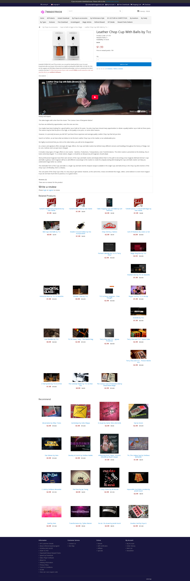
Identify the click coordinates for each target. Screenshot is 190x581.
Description (42, 76)
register (51, 190)
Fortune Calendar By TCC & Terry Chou (109, 254)
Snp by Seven (138, 423)
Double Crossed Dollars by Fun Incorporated (80, 232)
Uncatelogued (75, 22)
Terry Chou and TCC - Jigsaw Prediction (109, 340)
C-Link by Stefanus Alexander (51, 489)
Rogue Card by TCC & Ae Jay (138, 296)
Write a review (118, 69)
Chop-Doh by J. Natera (109, 232)
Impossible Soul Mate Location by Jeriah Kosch (138, 490)
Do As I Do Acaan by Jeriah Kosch (109, 523)
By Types (43, 22)
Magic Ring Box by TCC (138, 253)
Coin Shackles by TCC (51, 339)
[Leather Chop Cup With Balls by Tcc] (66, 45)
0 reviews (109, 69)
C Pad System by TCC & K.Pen (51, 384)
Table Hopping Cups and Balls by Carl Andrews (109, 209)
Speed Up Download (46, 555)
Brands (100, 543)
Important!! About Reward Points (50, 553)
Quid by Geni (51, 523)
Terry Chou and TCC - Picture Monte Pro (138, 361)
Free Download (63, 22)
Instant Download (63, 18)
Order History (131, 546)
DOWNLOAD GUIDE (112, 1)
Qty (97, 56)
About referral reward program (49, 546)
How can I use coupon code (49, 572)
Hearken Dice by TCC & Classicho (138, 275)
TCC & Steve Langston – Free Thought (109, 297)
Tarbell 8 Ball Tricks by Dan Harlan (80, 209)
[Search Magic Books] (120, 11)
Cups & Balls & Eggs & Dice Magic (71, 27)
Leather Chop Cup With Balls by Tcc (96, 27)
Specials (100, 551)
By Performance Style (97, 18)
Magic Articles (87, 22)
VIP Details (111, 22)
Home (42, 18)
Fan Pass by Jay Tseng (80, 489)
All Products (51, 18)
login (44, 190)
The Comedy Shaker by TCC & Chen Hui (80, 384)
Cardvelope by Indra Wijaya (80, 423)
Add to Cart (124, 64)
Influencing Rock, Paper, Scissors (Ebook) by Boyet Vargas (109, 456)
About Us (43, 560)
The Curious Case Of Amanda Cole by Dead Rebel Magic (109, 384)
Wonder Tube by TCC (80, 296)
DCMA (42, 570)
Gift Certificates (103, 546)
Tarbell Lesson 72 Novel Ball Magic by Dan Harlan (138, 209)
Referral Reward (99, 22)
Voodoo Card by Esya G (138, 523)
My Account (130, 543)
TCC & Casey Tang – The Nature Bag (80, 339)
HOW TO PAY (44, 551)
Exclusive (52, 22)
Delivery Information (46, 562)
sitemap (148, 579)
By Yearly (144, 18)
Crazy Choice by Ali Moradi (109, 489)
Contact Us (72, 543)
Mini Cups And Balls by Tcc (51, 232)
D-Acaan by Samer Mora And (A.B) (109, 423)
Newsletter (130, 551)
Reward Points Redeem (125, 22)
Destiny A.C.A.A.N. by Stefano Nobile (80, 455)
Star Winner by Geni (51, 455)
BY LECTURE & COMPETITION (117, 18)
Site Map (71, 546)
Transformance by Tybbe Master (80, 523)
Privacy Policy (44, 565)
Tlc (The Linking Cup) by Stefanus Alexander (138, 456)
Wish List (129, 548)
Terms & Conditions (46, 567)
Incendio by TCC (138, 318)
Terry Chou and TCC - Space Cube (138, 339)
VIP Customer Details (46, 543)
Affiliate (100, 548)
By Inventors (134, 18)
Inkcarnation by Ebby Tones (51, 423)
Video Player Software (47, 558)
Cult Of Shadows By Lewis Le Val (138, 232)
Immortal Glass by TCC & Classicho (51, 296)
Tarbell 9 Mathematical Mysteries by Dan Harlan (51, 209)
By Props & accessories (79, 18)
